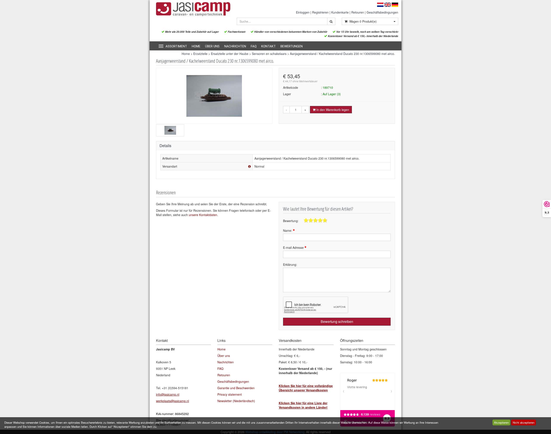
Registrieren (320, 12)
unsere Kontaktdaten (203, 215)
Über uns (212, 46)
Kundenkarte (340, 12)
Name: (288, 230)
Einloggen (303, 12)
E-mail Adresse (294, 247)
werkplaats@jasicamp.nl (172, 401)
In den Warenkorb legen (332, 109)
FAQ (254, 46)
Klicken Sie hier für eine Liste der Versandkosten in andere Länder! (303, 405)
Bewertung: (291, 221)
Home (196, 46)
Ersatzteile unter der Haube (229, 53)
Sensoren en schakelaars (269, 53)
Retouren (357, 12)
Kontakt (268, 46)
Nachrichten (235, 46)
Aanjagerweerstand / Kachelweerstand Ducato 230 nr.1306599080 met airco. (342, 53)
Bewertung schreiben (337, 321)
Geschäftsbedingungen (382, 12)
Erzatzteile (200, 53)
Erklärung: (290, 264)
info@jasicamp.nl (167, 394)
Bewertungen (291, 46)
